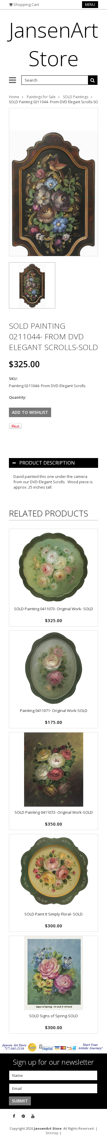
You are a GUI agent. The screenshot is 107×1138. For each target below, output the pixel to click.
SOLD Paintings (75, 96)
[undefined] (53, 182)
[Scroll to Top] (98, 1116)
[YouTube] (32, 1116)
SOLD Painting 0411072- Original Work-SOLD (54, 812)
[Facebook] (14, 1116)
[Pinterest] (23, 1116)
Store (53, 43)
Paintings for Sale (41, 96)
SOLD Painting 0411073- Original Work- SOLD (53, 608)
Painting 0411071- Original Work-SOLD (53, 710)
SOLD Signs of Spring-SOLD (53, 1015)
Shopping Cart (26, 4)
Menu (90, 4)
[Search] (92, 80)
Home (14, 96)
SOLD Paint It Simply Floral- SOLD (53, 914)
